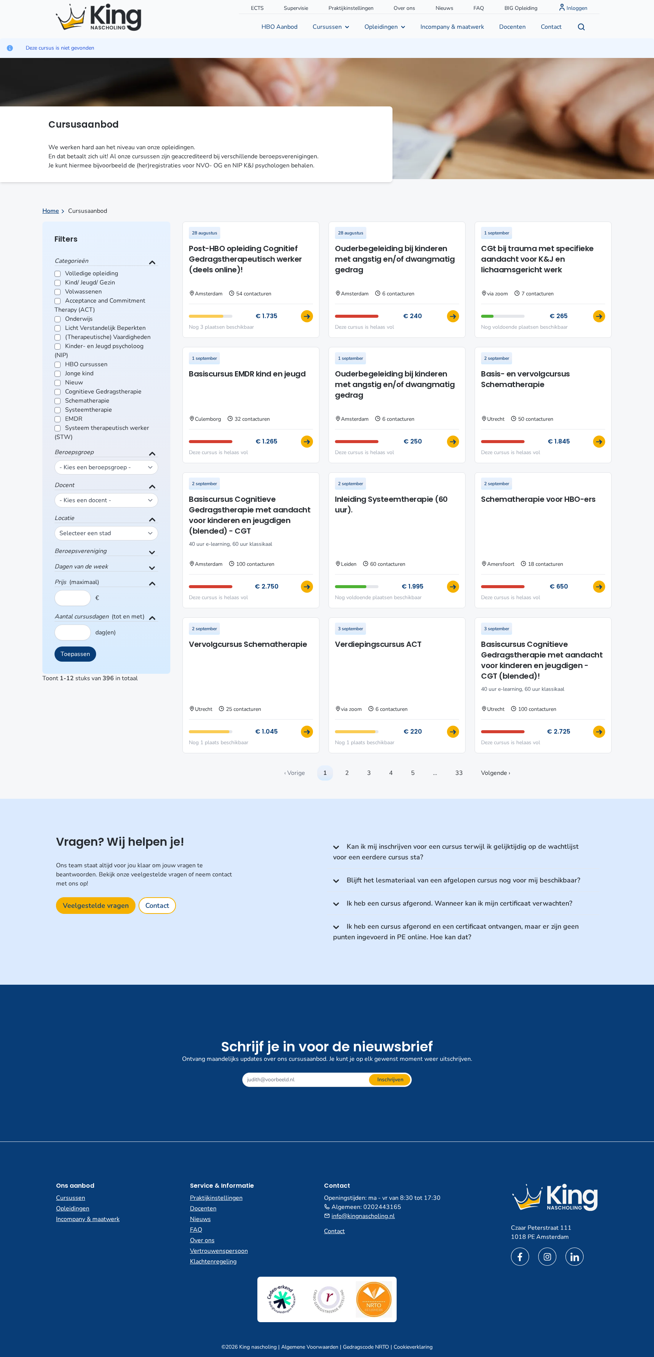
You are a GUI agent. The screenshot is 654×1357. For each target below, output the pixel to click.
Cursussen (327, 27)
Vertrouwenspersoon (219, 1251)
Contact (551, 27)
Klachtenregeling (213, 1261)
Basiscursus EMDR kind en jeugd (247, 374)
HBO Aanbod (279, 27)
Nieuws (444, 8)
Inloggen (577, 8)
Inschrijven (390, 1079)
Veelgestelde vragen (96, 905)
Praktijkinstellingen (351, 8)
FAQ (478, 8)
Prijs (60, 582)
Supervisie (296, 8)
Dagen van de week (81, 566)
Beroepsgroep (73, 452)
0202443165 (382, 1207)
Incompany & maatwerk (452, 27)
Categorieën (71, 261)
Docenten (512, 27)
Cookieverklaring (413, 1347)
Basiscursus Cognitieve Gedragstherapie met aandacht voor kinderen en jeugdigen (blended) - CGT (249, 515)
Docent (64, 485)
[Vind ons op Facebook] (520, 1257)
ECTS (257, 8)
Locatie (64, 518)
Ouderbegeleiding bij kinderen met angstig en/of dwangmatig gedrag (395, 259)
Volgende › (495, 773)
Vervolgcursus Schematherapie (248, 644)
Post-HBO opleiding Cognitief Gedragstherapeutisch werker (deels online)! (245, 259)
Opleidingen (381, 27)
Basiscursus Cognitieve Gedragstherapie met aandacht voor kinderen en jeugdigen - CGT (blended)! (542, 660)
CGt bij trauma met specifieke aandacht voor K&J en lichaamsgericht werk (537, 259)
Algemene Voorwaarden (309, 1347)
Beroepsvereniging (80, 551)
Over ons (404, 8)
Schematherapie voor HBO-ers (538, 499)
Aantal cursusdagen (81, 616)
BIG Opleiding (521, 8)
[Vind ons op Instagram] (547, 1257)
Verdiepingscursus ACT (378, 644)
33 (459, 773)
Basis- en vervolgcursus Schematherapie (525, 379)
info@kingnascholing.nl (363, 1216)
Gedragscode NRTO (366, 1347)
